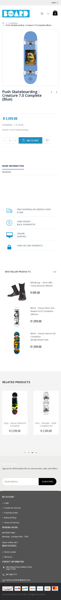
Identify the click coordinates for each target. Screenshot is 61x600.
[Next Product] (56, 92)
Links (53, 2)
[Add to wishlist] (47, 140)
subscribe (47, 481)
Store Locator (10, 552)
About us (8, 556)
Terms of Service (11, 522)
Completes (13, 23)
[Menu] (42, 13)
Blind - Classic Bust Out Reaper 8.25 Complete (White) (42, 311)
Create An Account (12, 507)
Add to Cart (33, 140)
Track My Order (11, 512)
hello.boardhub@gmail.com (18, 580)
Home (3, 23)
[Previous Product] (51, 92)
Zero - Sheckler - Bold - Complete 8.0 (46, 424)
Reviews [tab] (6, 172)
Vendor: (5, 129)
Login (6, 503)
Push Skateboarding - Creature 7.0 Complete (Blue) (22, 95)
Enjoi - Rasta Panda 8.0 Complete (15, 424)
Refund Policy (10, 517)
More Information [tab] (13, 165)
